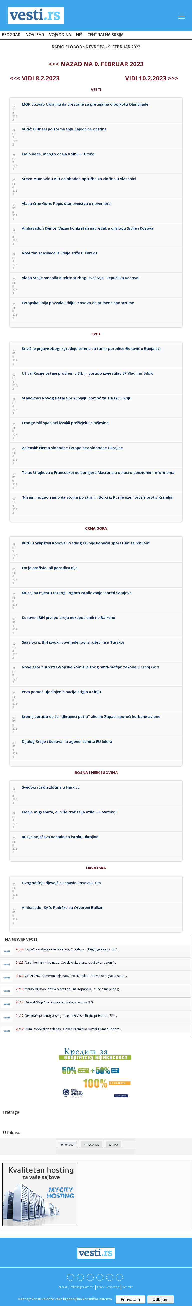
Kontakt (128, 1287)
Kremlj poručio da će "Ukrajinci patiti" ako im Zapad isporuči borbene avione (91, 716)
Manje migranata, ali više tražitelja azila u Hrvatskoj (69, 811)
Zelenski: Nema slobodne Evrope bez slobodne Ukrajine (72, 447)
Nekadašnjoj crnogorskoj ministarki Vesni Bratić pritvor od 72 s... (71, 1015)
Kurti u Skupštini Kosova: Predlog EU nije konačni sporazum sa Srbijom (86, 542)
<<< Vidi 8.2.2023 (35, 78)
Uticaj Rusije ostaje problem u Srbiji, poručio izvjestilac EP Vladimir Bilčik (87, 373)
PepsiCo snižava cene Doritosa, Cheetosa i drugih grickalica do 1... (72, 949)
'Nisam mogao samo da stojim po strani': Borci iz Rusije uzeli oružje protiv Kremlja (97, 497)
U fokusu (67, 1145)
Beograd (11, 34)
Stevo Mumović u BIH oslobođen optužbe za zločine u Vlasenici (79, 178)
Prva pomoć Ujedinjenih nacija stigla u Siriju (61, 691)
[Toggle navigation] (181, 15)
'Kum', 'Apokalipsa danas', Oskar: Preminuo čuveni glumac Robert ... (73, 1029)
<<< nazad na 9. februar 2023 (96, 64)
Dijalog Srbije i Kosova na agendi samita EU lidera (67, 741)
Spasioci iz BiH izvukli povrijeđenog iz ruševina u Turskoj (73, 642)
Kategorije (91, 1145)
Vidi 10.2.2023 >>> (151, 78)
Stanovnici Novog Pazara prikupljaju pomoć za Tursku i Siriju (77, 397)
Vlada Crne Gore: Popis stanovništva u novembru (66, 203)
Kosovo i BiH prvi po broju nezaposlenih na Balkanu (68, 617)
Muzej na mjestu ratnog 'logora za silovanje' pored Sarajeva (77, 592)
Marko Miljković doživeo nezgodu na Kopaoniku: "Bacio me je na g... (73, 989)
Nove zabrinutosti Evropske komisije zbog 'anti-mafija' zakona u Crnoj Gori (90, 666)
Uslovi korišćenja (108, 1287)
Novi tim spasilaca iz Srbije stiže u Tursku (59, 252)
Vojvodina (60, 34)
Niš (79, 34)
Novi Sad (35, 34)
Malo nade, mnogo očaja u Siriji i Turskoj (59, 153)
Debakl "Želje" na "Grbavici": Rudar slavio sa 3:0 (59, 1002)
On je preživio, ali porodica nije (50, 567)
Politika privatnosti (82, 1287)
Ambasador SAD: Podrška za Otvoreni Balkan (63, 907)
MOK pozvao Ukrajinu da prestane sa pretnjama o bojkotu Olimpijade (85, 104)
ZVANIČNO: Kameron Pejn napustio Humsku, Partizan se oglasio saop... (76, 976)
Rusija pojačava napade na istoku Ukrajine (60, 836)
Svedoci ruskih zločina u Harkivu (51, 787)
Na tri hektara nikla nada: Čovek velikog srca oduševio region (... (70, 962)
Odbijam (160, 1299)
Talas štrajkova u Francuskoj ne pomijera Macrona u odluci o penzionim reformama (98, 472)
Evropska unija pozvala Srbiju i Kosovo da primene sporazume (78, 302)
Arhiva (113, 1145)
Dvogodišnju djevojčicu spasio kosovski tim (61, 882)
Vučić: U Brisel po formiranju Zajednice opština (64, 128)
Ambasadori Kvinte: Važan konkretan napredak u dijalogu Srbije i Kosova (88, 228)
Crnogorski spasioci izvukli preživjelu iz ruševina (65, 422)
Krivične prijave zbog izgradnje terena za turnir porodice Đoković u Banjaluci (91, 348)
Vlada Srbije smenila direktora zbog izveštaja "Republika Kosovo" (81, 277)
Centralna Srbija (106, 34)
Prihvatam (130, 1299)
